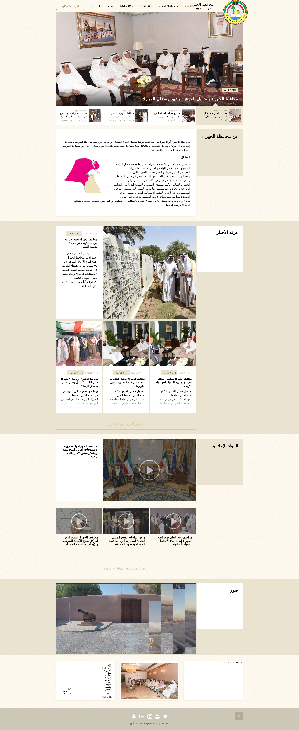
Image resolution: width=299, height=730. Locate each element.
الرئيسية (189, 6)
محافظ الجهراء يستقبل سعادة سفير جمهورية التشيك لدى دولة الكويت (174, 382)
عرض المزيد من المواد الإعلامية (126, 568)
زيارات (110, 6)
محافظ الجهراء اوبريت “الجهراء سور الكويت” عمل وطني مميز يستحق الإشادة (79, 382)
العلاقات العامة (127, 6)
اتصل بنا (96, 6)
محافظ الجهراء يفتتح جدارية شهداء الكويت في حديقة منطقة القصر (81, 243)
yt (157, 716)
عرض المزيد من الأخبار (126, 424)
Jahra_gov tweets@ (233, 662)
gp (141, 716)
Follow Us (107, 697)
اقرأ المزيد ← (231, 103)
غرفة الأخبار (146, 6)
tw (165, 716)
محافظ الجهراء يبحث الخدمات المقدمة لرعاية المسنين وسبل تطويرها (127, 382)
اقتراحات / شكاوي (70, 6)
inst (149, 716)
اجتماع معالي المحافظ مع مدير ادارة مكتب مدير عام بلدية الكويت (178, 98)
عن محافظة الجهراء (168, 6)
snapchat (133, 716)
